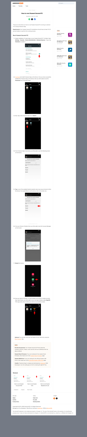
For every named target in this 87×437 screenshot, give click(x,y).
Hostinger (40, 408)
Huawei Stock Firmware (36, 355)
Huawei (22, 389)
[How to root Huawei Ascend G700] (19, 379)
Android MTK (18, 3)
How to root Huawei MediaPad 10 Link (45, 384)
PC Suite (35, 399)
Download (17, 77)
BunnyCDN (49, 408)
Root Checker (18, 339)
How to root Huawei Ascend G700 (19, 384)
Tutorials (20, 6)
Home (14, 6)
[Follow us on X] (57, 399)
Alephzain (43, 363)
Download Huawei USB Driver (36, 360)
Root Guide (29, 389)
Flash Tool (35, 397)
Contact (14, 399)
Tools (27, 6)
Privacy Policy (16, 401)
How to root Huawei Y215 (32, 384)
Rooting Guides (36, 401)
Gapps (14, 397)
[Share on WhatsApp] (29, 19)
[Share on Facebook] (35, 19)
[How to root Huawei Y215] (32, 379)
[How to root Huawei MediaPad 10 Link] (45, 379)
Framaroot (16, 389)
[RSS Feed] (54, 399)
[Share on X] (32, 19)
